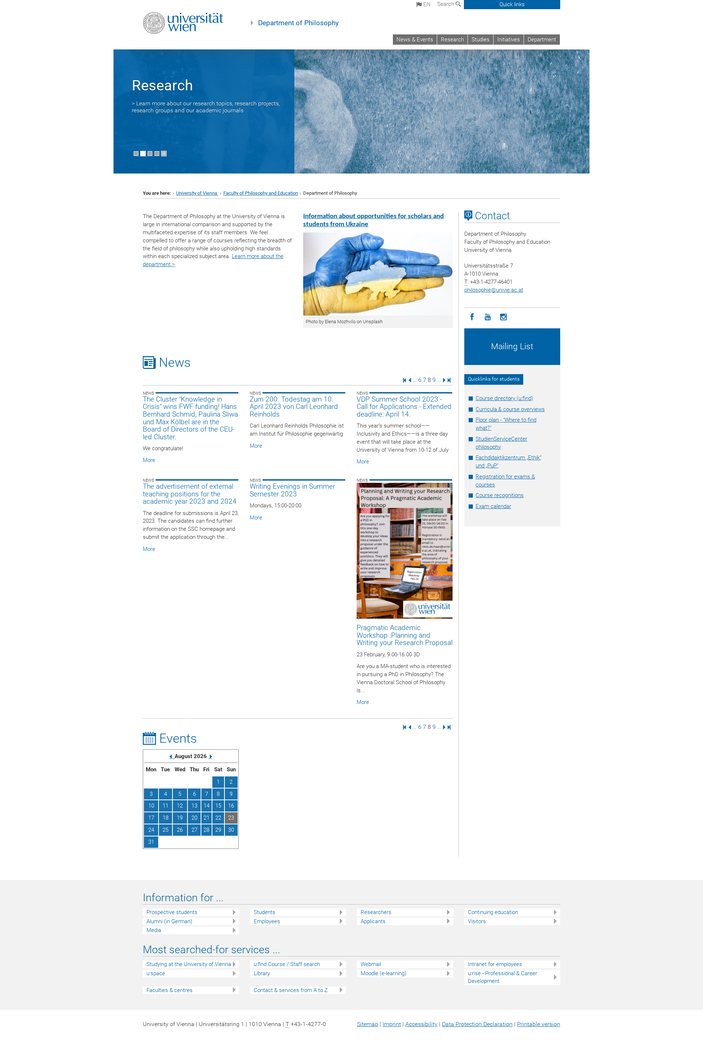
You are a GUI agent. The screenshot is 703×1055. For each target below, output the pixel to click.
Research (452, 39)
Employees (267, 921)
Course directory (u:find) (504, 398)
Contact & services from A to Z (291, 990)
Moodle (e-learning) (383, 973)
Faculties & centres (169, 990)
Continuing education (493, 912)
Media (153, 930)
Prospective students (171, 912)
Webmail (371, 964)
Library (262, 973)
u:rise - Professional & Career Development (502, 977)
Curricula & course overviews (510, 409)
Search (446, 4)
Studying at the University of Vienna (188, 964)
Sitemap (367, 1024)
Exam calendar (493, 506)
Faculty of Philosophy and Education (260, 193)
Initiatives (508, 39)
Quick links (512, 4)
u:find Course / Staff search (287, 964)
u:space (155, 973)
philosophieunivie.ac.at (493, 290)
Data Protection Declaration (477, 1024)
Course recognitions (500, 495)
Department (542, 39)
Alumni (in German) (169, 921)
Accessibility (421, 1024)
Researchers (376, 912)
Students (264, 912)
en (426, 4)
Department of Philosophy (298, 23)
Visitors (477, 921)
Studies (481, 39)
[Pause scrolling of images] (164, 153)
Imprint (392, 1024)
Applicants (373, 921)
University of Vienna (197, 193)
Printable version (538, 1024)
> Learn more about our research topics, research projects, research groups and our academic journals (206, 107)
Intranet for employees (495, 964)
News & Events (415, 39)
